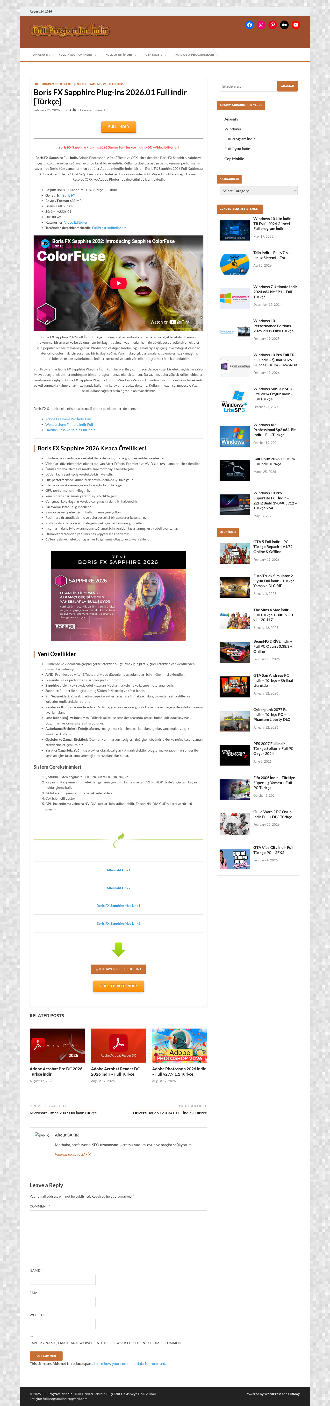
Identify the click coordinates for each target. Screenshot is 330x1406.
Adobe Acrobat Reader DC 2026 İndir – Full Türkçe (115, 1071)
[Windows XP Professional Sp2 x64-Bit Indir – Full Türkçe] (235, 436)
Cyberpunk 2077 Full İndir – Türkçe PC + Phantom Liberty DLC (271, 714)
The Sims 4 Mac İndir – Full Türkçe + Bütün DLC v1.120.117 (274, 614)
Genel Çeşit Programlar (82, 84)
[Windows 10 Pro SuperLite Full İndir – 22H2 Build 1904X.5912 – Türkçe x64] (235, 504)
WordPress (272, 1394)
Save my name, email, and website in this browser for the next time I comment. (107, 1343)
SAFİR (72, 110)
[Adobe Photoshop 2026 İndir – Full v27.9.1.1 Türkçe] (179, 1046)
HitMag (294, 1394)
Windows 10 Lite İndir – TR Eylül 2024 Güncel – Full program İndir (273, 223)
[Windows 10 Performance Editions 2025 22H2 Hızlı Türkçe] (235, 332)
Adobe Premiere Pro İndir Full (68, 419)
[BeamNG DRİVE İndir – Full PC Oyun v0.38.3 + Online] (235, 652)
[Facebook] (249, 25)
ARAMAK (287, 86)
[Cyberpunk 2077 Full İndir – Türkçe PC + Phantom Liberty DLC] (235, 721)
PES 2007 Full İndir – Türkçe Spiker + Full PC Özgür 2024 (273, 748)
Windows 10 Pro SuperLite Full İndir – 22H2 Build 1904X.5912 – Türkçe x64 (275, 500)
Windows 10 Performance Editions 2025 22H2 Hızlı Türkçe (273, 325)
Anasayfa (41, 55)
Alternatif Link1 (118, 870)
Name (36, 1270)
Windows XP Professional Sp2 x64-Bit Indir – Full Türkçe (274, 429)
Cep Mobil (153, 55)
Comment (40, 1206)
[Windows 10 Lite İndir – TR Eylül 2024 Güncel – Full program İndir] (235, 230)
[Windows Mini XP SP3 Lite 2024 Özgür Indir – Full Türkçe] (235, 401)
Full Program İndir (75, 55)
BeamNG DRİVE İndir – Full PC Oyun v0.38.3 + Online (272, 646)
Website (37, 1315)
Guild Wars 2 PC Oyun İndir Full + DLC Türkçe (272, 814)
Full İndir (118, 126)
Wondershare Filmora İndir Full (69, 424)
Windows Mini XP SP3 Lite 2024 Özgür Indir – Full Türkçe (273, 393)
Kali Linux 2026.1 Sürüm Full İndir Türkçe (274, 461)
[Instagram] (261, 25)
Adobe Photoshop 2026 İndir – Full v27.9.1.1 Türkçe (179, 1071)
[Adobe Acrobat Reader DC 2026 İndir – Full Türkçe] (118, 1046)
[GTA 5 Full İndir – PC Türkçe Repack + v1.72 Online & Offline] (235, 553)
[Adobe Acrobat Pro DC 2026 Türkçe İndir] (57, 1046)
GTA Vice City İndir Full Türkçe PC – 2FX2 (273, 850)
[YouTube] (296, 25)
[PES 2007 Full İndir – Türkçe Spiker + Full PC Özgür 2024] (235, 755)
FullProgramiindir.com (109, 228)
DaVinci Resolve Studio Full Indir (70, 430)
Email (36, 1293)
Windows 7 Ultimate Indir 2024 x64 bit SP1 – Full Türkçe (275, 291)
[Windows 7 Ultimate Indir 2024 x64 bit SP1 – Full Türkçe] (235, 298)
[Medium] (284, 25)
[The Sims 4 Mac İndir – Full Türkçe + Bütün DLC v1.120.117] (235, 620)
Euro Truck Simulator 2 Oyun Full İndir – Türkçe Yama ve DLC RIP (274, 580)
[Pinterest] (272, 25)
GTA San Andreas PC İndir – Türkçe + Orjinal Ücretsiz (273, 680)
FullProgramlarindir (57, 1394)
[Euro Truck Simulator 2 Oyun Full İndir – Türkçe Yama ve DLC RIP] (235, 587)
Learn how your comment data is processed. (130, 1363)
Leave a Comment (92, 110)
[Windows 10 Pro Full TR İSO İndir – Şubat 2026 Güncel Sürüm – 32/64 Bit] (235, 366)
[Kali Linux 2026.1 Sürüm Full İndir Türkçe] (235, 470)
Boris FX (68, 195)
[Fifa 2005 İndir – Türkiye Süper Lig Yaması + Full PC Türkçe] (235, 789)
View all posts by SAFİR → (75, 1154)
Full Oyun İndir (119, 55)
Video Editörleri (76, 222)
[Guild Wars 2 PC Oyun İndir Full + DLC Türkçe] (235, 824)
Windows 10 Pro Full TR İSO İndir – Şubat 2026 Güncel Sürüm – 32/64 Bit (275, 359)
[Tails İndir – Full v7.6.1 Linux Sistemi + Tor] (235, 264)
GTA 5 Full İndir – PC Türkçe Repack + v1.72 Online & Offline (273, 546)
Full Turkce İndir (118, 986)
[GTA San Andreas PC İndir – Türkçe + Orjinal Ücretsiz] (235, 686)
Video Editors (113, 84)
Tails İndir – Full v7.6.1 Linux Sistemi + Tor (272, 255)
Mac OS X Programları (194, 55)
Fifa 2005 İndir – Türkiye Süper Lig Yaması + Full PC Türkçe (274, 782)
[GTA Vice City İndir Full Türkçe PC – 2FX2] (235, 859)
